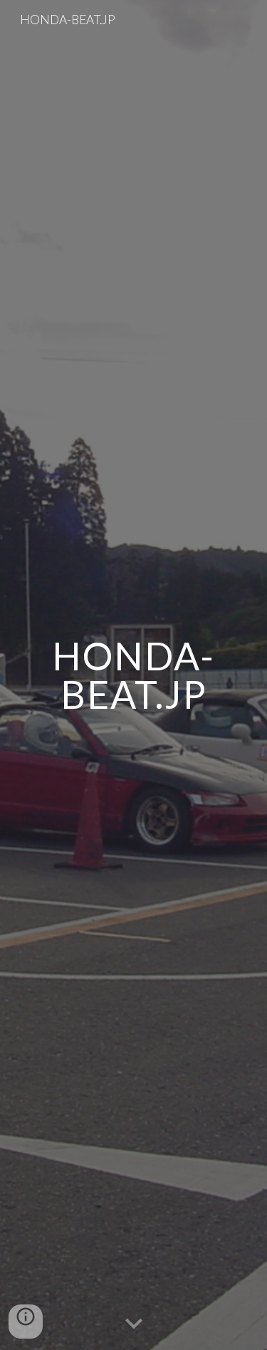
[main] (134, 675)
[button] (134, 1324)
